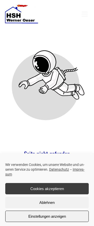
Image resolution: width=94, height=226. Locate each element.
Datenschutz (59, 169)
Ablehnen (47, 202)
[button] (84, 14)
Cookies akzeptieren (47, 189)
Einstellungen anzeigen (47, 216)
